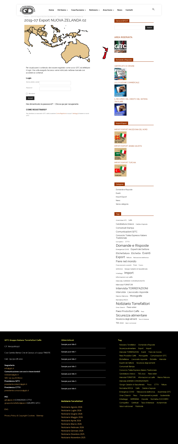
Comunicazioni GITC (126, 231)
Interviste (121, 292)
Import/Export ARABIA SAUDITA (128, 146)
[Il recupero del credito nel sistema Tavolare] (134, 110)
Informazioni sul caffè (124, 277)
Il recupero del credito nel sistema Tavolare (130, 100)
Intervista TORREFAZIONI (132, 288)
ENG (6, 409)
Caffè (130, 220)
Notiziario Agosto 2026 (71, 407)
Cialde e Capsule (141, 224)
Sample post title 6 (68, 389)
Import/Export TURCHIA (125, 163)
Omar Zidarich (120, 307)
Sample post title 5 (68, 381)
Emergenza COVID (122, 249)
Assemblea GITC (121, 220)
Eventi (118, 193)
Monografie (136, 296)
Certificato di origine (124, 66)
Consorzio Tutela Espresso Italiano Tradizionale (131, 236)
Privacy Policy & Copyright (15, 416)
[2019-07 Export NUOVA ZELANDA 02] (66, 63)
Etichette (136, 253)
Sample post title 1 (68, 352)
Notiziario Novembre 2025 (73, 437)
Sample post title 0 (68, 344)
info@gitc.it (9, 368)
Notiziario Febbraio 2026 (72, 427)
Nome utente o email (32, 82)
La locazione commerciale (126, 83)
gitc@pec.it (9, 400)
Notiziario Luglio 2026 (71, 410)
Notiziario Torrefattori (133, 303)
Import (128, 273)
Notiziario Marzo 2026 (71, 424)
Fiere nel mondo (126, 261)
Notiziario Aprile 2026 (71, 420)
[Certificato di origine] (134, 74)
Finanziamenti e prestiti (124, 265)
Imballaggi (119, 273)
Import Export (121, 197)
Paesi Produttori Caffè (127, 311)
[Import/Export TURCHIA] (134, 170)
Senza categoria (122, 204)
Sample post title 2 (68, 359)
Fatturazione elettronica (141, 257)
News (118, 200)
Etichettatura (122, 253)
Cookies (31, 416)
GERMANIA (119, 269)
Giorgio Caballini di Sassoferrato (135, 269)
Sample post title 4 (68, 374)
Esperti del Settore (140, 249)
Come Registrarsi (61, 113)
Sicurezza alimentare (131, 315)
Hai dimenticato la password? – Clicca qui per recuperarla (52, 104)
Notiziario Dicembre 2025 (72, 434)
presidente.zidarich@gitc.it (15, 384)
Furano (141, 265)
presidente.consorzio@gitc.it (16, 390)
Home (26, 17)
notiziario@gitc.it (11, 375)
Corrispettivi (119, 241)
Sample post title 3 (68, 366)
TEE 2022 (120, 323)
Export (120, 257)
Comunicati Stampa (125, 228)
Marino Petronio (122, 296)
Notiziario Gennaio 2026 (72, 430)
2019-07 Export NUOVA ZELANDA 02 (43, 17)
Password (29, 88)
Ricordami (32, 93)
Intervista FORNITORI (124, 285)
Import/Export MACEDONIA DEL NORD (130, 129)
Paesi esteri (131, 307)
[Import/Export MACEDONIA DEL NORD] (134, 137)
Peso (142, 311)
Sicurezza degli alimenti (126, 319)
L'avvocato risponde (138, 292)
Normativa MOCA (122, 300)
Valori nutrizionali (130, 323)
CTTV (127, 242)
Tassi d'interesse (144, 319)
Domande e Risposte (124, 190)
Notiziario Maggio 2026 (72, 417)
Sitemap (39, 416)
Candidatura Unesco (125, 224)
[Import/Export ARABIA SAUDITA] (134, 154)
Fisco (135, 265)
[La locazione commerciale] (134, 90)
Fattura (129, 257)
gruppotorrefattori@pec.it (15, 403)
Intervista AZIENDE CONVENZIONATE (130, 281)
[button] (153, 9)
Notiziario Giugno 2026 (71, 414)
